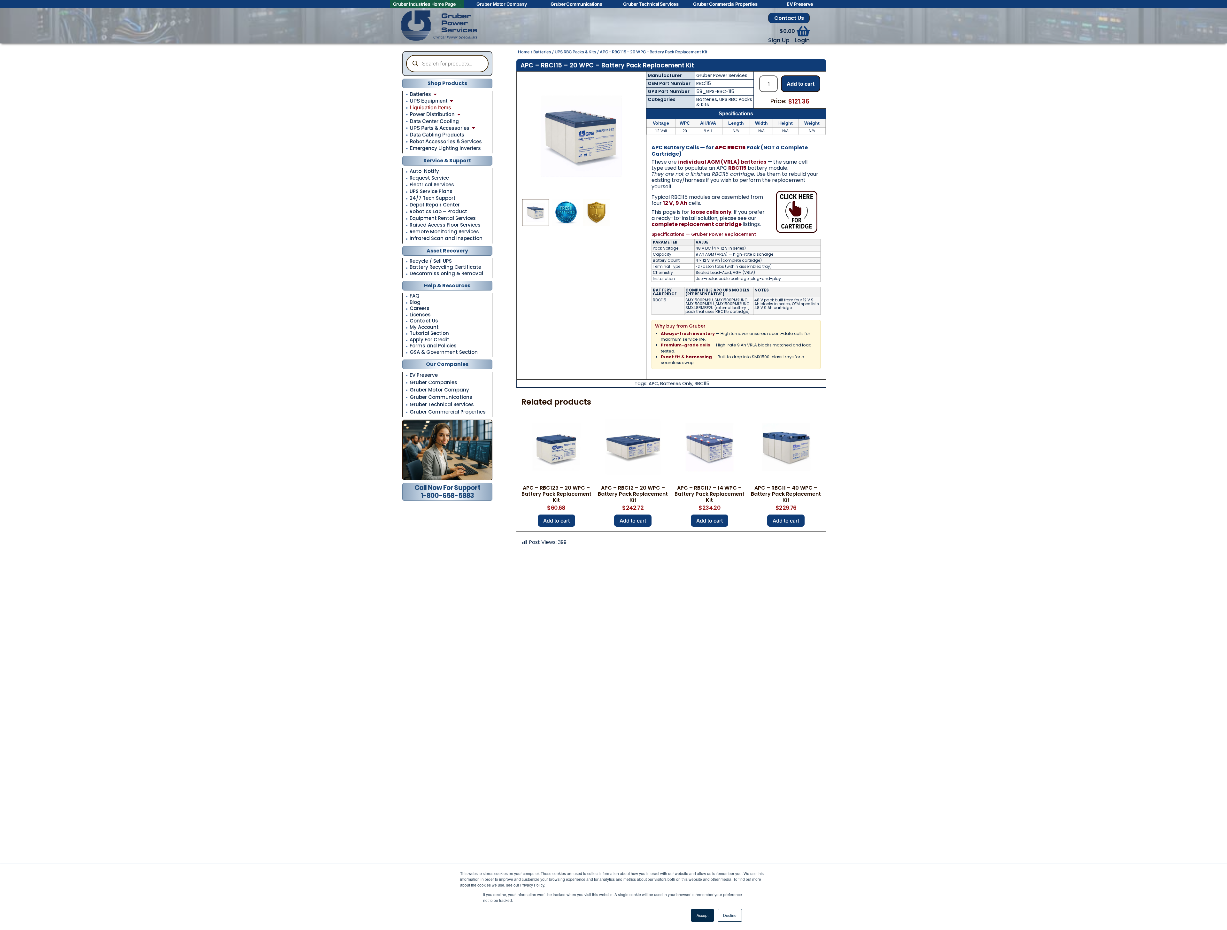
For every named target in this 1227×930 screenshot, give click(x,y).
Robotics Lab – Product (438, 211)
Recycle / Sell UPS (431, 261)
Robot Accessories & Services (446, 141)
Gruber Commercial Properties (448, 411)
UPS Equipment (428, 100)
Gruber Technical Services (442, 404)
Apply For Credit (429, 340)
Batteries (420, 94)
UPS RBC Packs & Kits (575, 52)
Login (802, 40)
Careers (419, 309)
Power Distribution (432, 114)
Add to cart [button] (556, 520)
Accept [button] (702, 915)
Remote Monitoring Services (444, 232)
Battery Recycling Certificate (445, 267)
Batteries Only (676, 383)
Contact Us (789, 18)
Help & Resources (447, 285)
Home (524, 52)
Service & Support (447, 160)
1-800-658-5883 (447, 495)
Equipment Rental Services (443, 218)
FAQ (414, 296)
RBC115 (702, 383)
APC (653, 383)
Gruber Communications (441, 397)
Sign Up (779, 40)
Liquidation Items (430, 107)
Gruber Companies (433, 382)
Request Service (429, 178)
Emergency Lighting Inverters (445, 148)
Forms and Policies (433, 346)
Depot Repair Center (435, 205)
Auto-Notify (424, 171)
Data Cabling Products (437, 134)
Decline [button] (730, 915)
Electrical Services (432, 185)
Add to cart (800, 84)
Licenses (420, 315)
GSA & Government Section (444, 352)
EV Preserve (424, 375)
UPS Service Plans (431, 191)
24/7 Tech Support (433, 198)
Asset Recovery (447, 250)
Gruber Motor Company (439, 389)
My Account (424, 327)
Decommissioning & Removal (446, 274)
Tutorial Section (429, 333)
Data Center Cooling (434, 121)
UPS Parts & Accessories (439, 128)
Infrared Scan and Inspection (446, 238)
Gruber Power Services (721, 75)
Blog (415, 302)
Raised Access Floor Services (445, 225)
